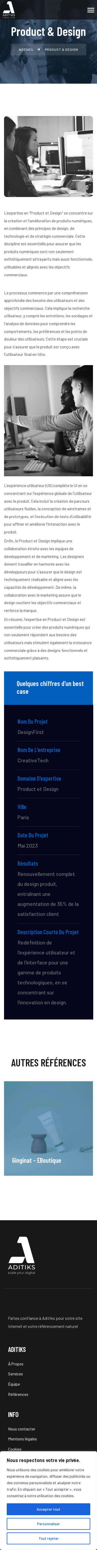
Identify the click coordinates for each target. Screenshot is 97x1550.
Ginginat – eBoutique (36, 1160)
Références (18, 1394)
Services (15, 1373)
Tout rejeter (49, 1538)
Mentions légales (22, 1438)
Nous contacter (21, 1428)
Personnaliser (48, 1523)
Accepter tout (48, 1509)
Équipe (14, 1384)
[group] (48, 1128)
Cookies (15, 1449)
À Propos (15, 1363)
